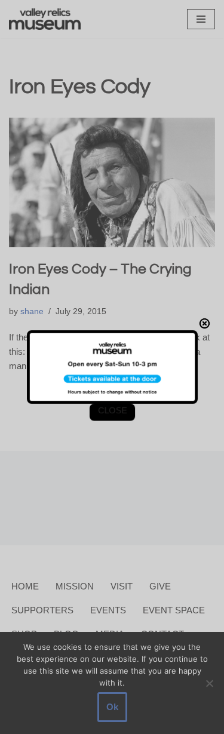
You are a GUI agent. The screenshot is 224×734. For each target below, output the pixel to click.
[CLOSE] (207, 322)
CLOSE (112, 412)
